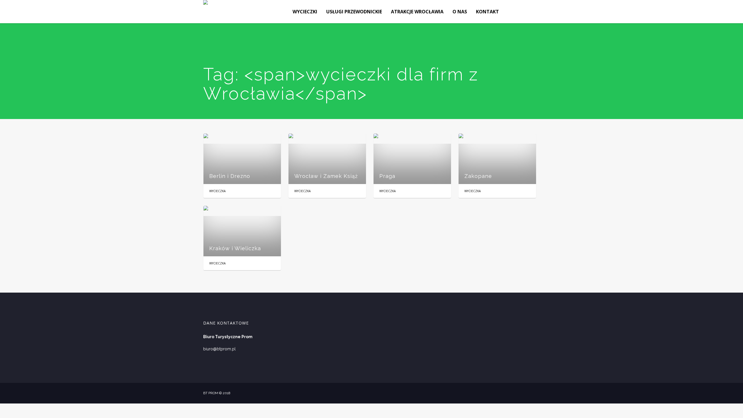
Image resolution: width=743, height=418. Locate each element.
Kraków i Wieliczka (235, 248)
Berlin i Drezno (229, 176)
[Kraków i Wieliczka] (242, 231)
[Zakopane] (497, 159)
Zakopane (478, 176)
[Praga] (412, 159)
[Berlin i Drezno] (242, 159)
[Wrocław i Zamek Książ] (327, 159)
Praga (387, 176)
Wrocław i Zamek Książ (326, 176)
